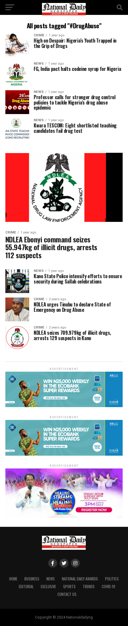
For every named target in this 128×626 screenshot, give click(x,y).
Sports (69, 586)
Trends (89, 586)
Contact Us (67, 594)
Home (13, 579)
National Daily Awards (80, 579)
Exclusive (48, 586)
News (50, 579)
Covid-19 (108, 586)
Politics (112, 579)
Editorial (26, 586)
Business (31, 579)
